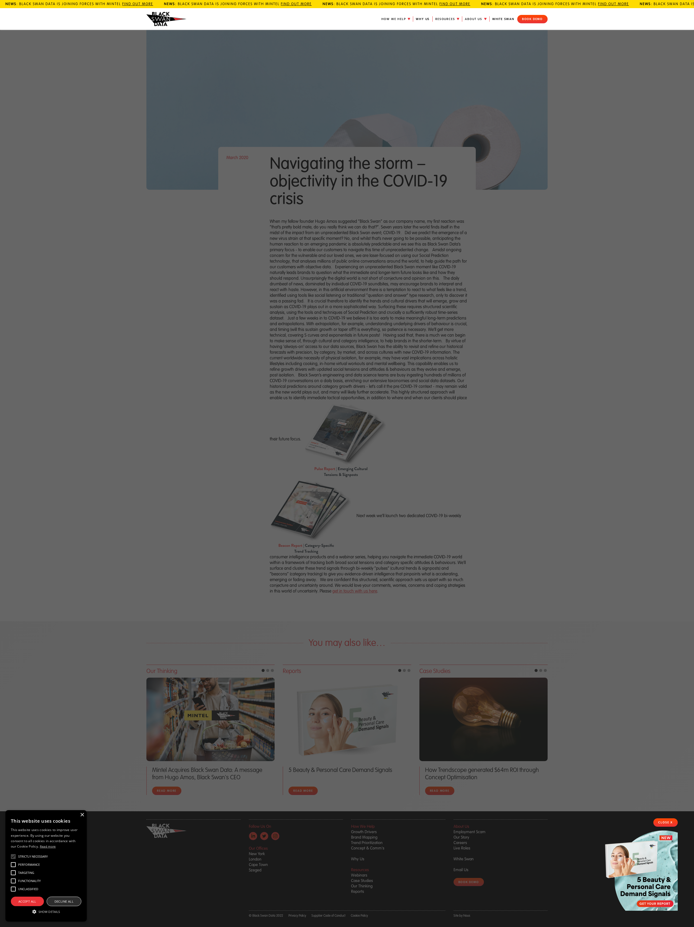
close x (665, 822)
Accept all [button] (27, 901)
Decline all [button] (63, 901)
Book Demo (532, 19)
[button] (396, 19)
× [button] (82, 815)
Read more (48, 846)
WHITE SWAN (503, 19)
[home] (166, 19)
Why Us (423, 19)
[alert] (46, 866)
